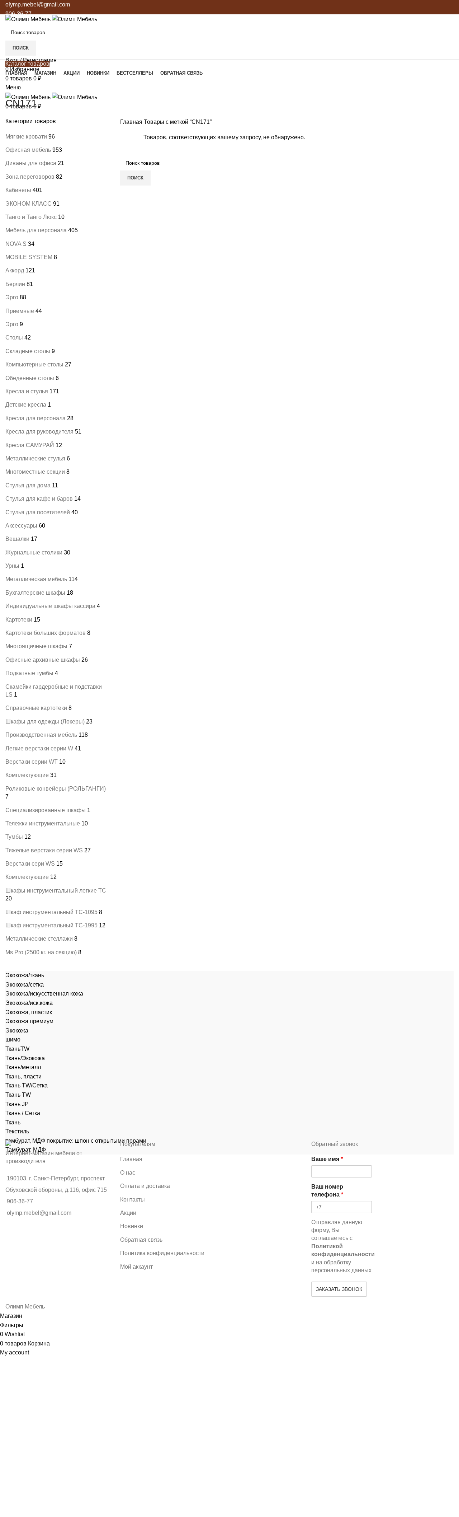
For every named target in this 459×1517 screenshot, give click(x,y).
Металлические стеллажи (39, 939)
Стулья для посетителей (37, 512)
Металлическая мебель (36, 579)
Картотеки (18, 620)
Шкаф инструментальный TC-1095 (51, 912)
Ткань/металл (23, 1067)
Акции (128, 1213)
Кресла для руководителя (39, 432)
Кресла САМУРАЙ (29, 445)
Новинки (131, 1226)
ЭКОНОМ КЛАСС (28, 204)
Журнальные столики (33, 552)
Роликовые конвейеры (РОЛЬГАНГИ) (55, 789)
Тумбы (14, 837)
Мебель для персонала (36, 230)
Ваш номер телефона (327, 1191)
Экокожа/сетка (24, 985)
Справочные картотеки (36, 708)
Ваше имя (327, 1159)
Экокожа (16, 1030)
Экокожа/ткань (24, 975)
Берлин (15, 284)
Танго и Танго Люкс (31, 217)
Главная (132, 122)
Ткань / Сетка (22, 1113)
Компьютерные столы (34, 364)
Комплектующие (27, 775)
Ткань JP (17, 1104)
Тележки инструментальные (42, 823)
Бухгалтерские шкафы (35, 593)
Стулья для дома (28, 485)
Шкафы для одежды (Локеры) (45, 721)
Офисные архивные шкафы (42, 660)
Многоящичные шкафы (36, 646)
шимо (12, 1039)
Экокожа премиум (29, 1021)
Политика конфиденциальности (162, 1253)
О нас (127, 1173)
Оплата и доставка (145, 1186)
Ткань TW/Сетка (26, 1085)
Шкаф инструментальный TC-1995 (51, 925)
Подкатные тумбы (29, 673)
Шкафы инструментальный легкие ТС (55, 891)
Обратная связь (141, 1240)
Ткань (12, 1122)
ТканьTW (17, 1049)
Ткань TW (18, 1095)
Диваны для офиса (30, 163)
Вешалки (17, 539)
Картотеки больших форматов (45, 633)
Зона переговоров (30, 177)
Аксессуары (21, 526)
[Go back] (14, 87)
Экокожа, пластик (28, 1012)
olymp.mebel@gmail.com (37, 4)
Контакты (132, 1200)
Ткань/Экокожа (25, 1058)
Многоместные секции (35, 472)
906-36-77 (18, 14)
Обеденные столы (29, 378)
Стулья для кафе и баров (39, 499)
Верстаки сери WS (30, 864)
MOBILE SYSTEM (28, 257)
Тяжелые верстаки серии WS (44, 850)
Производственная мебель (41, 735)
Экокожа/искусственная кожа (44, 994)
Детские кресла (25, 405)
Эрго (11, 297)
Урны (12, 566)
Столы (14, 337)
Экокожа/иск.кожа (29, 1003)
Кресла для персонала (35, 418)
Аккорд (14, 270)
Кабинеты (18, 190)
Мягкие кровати (26, 137)
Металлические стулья (35, 458)
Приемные (19, 311)
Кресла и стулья (26, 391)
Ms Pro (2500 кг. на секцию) (41, 952)
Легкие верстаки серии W (39, 748)
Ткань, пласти (23, 1076)
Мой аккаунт (136, 1267)
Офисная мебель (28, 150)
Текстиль (17, 1131)
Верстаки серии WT (31, 762)
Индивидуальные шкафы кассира (50, 606)
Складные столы (27, 351)
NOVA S (16, 244)
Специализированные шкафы (45, 810)
